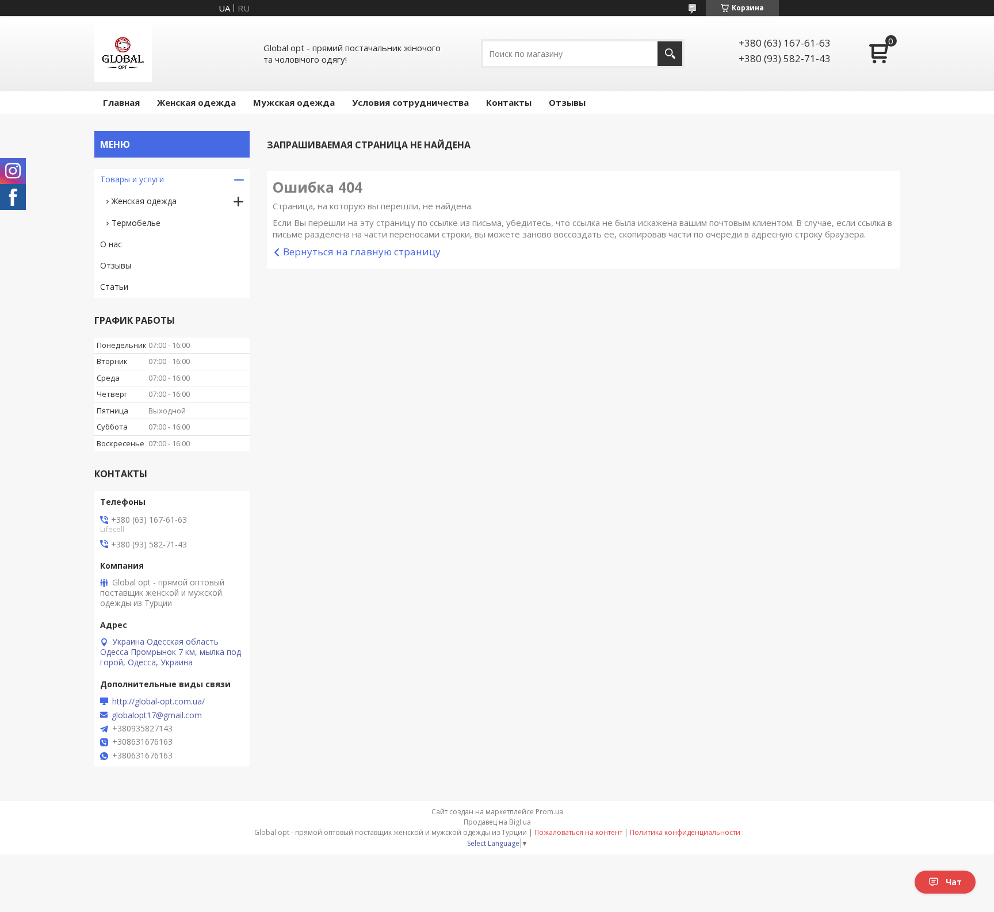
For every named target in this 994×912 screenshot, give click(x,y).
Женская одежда (196, 102)
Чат (954, 881)
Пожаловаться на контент (578, 832)
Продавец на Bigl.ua (497, 822)
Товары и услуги (132, 179)
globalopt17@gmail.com (157, 715)
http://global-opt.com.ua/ (158, 701)
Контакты (509, 102)
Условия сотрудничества (410, 102)
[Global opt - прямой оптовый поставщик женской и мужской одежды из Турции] (123, 53)
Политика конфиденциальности (685, 832)
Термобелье (136, 222)
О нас (111, 244)
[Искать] (669, 53)
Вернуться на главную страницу (362, 251)
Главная (121, 102)
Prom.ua (549, 812)
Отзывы (567, 102)
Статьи (114, 286)
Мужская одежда (294, 102)
